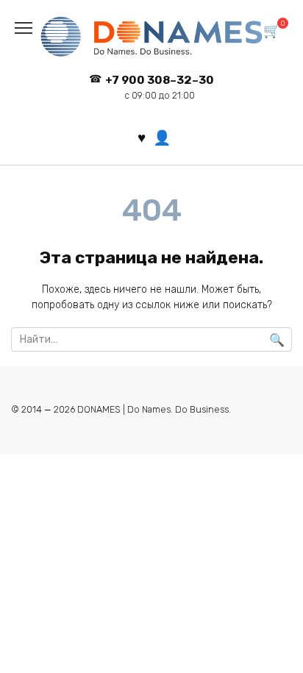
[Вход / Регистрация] (162, 137)
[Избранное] (142, 138)
